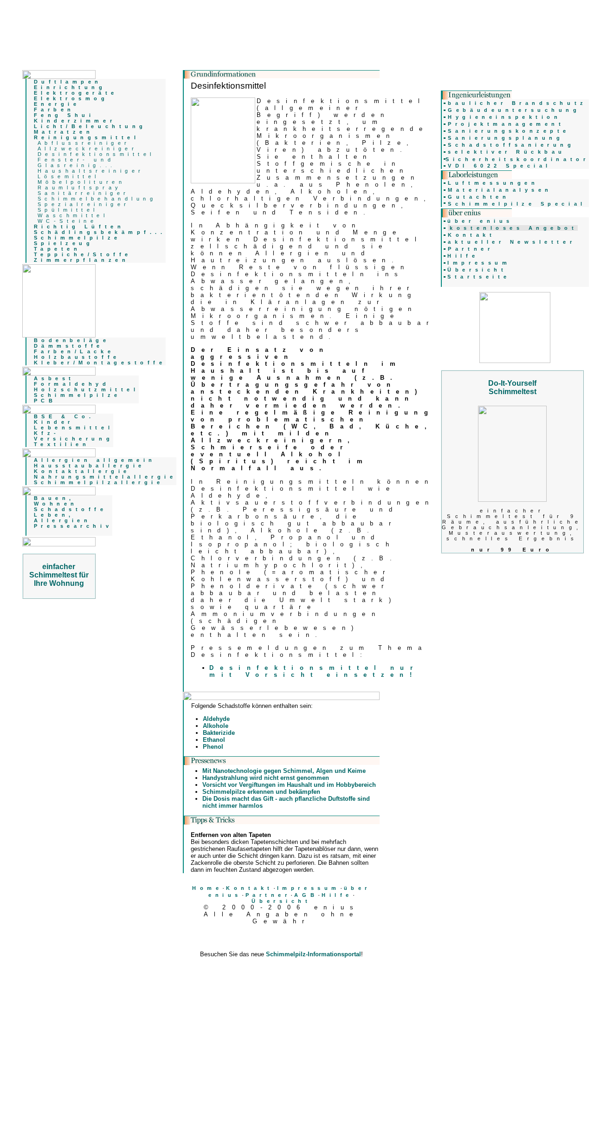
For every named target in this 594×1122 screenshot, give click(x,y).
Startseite (478, 276)
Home (207, 888)
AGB (306, 895)
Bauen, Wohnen (56, 500)
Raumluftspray (80, 187)
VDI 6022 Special (499, 166)
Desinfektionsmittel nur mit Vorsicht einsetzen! (314, 671)
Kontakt (249, 888)
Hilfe (337, 895)
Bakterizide (219, 732)
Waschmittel (73, 215)
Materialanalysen (500, 190)
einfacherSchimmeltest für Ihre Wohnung (59, 575)
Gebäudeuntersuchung (514, 110)
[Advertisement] (281, 978)
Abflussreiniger (84, 143)
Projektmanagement (506, 124)
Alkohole (215, 725)
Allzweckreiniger (88, 148)
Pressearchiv (73, 526)
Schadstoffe (70, 509)
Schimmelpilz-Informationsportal (313, 954)
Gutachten (479, 197)
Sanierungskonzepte (509, 131)
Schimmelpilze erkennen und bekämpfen (261, 791)
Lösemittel (69, 176)
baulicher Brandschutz (517, 103)
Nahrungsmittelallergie (105, 477)
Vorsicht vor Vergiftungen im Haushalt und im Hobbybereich (289, 784)
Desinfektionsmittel (96, 154)
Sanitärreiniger (83, 193)
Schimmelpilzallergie (99, 482)
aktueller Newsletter (511, 242)
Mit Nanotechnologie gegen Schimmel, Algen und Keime (284, 770)
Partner (268, 895)
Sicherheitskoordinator (517, 159)
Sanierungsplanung (505, 138)
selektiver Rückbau (507, 152)
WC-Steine (67, 221)
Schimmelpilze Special (517, 204)
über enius (480, 221)
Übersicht (281, 901)
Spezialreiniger (84, 204)
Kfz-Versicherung (73, 435)
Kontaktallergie (82, 471)
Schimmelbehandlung (97, 198)
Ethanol (214, 739)
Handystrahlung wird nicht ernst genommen (265, 777)
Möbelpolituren (81, 182)
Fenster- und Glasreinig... (77, 162)
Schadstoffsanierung (511, 145)
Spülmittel (68, 210)
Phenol (213, 746)
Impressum (308, 888)
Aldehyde (216, 718)
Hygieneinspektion (504, 117)
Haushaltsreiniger (91, 171)
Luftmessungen (493, 183)
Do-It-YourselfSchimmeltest (512, 387)
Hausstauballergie (89, 465)
